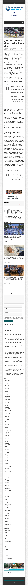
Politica (6, 546)
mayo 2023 (7, 440)
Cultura (6, 532)
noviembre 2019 (8, 505)
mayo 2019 (7, 515)
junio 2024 (7, 419)
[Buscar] (23, 1)
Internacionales (17, 48)
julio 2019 (6, 512)
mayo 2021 (7, 477)
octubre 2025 (7, 396)
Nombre (5, 304)
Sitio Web (6, 312)
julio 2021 (6, 474)
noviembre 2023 (8, 430)
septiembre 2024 (8, 415)
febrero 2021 (7, 482)
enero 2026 (7, 391)
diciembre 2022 (8, 447)
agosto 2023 (7, 435)
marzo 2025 (7, 407)
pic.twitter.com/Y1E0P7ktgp (18, 177)
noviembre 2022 (8, 449)
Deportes (6, 533)
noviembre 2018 (8, 524)
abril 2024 (6, 422)
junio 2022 (7, 457)
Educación (7, 538)
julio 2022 (6, 455)
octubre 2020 (7, 488)
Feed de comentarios (9, 558)
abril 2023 (6, 441)
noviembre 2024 (8, 411)
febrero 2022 (7, 463)
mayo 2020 (7, 496)
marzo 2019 (7, 518)
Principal (22, 48)
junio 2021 (7, 476)
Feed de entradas (8, 556)
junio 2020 (7, 494)
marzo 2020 (7, 499)
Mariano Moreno (8, 541)
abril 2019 (6, 516)
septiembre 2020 (8, 490)
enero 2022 (7, 465)
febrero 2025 (7, 408)
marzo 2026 (7, 388)
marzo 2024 (7, 424)
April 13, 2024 (20, 101)
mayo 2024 (7, 421)
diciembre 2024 (8, 410)
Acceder (6, 555)
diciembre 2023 (8, 429)
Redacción (11, 48)
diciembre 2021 (8, 466)
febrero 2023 (7, 444)
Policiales (6, 544)
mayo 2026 (7, 385)
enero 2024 (7, 427)
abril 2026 (6, 386)
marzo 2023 (7, 443)
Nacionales (7, 543)
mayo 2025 (7, 404)
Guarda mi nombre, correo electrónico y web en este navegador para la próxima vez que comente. (14, 318)
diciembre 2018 (8, 523)
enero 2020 (7, 502)
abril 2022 (6, 460)
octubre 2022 (7, 451)
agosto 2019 (7, 510)
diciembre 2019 (8, 504)
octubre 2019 (7, 507)
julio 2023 (6, 436)
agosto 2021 (7, 472)
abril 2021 (6, 479)
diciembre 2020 (8, 485)
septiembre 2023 (8, 433)
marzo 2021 (7, 480)
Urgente (6, 549)
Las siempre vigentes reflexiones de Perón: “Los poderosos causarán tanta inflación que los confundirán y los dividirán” (14, 359)
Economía (6, 536)
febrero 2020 (7, 501)
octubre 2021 (7, 469)
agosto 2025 (7, 399)
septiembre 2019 (8, 509)
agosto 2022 (7, 454)
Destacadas (7, 535)
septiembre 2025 (8, 397)
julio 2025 (6, 400)
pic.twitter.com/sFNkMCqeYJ (19, 99)
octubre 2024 (7, 413)
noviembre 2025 (8, 394)
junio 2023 (7, 438)
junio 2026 (7, 383)
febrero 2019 (7, 519)
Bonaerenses (7, 530)
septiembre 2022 (8, 452)
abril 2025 (6, 405)
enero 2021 (7, 483)
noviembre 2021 (8, 468)
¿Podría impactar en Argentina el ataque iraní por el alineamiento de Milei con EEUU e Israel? (13, 217)
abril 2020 (6, 498)
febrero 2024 (7, 426)
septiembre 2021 (8, 471)
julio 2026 (6, 382)
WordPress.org (8, 560)
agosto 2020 (7, 491)
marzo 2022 (7, 462)
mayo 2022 (7, 458)
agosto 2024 (7, 416)
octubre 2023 (7, 432)
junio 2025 (7, 402)
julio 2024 (6, 418)
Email (5, 308)
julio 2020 (6, 493)
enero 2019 (7, 521)
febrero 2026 (7, 389)
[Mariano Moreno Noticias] (14, 9)
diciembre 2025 (8, 393)
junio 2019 (7, 513)
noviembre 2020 (8, 487)
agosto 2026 (7, 380)
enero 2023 (7, 446)
